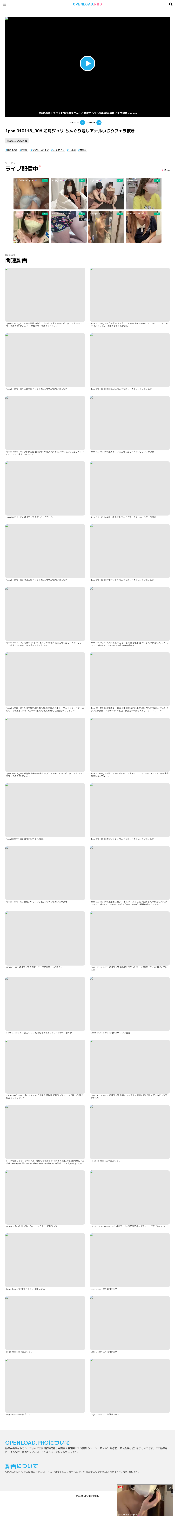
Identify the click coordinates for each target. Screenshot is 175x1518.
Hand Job (12, 149)
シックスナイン (40, 149)
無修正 (83, 149)
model (24, 149)
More (167, 170)
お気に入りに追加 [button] (18, 140)
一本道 (72, 149)
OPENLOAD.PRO (91, 1495)
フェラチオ (59, 149)
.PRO (87, 4)
